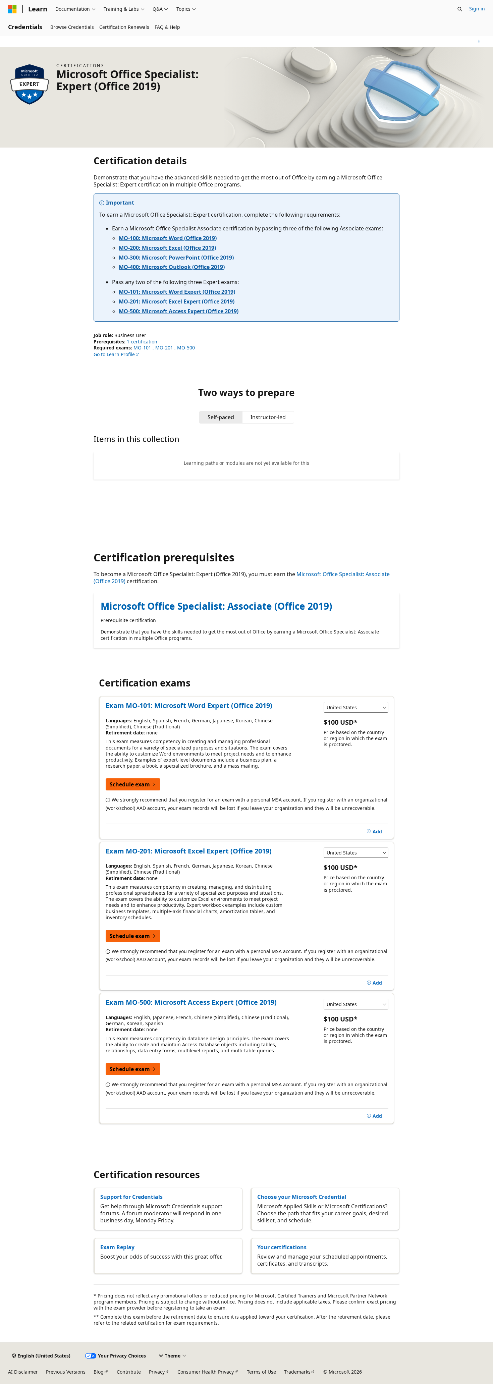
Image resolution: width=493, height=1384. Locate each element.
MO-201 (164, 347)
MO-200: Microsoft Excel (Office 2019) (167, 248)
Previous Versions (66, 1372)
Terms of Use (261, 1372)
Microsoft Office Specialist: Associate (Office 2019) (216, 606)
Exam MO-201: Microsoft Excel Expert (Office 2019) (189, 850)
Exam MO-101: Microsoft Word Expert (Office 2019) (189, 705)
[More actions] (479, 41)
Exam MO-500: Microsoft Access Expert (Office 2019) (191, 1002)
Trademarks (297, 1372)
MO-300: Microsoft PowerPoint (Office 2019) (176, 257)
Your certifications (282, 1247)
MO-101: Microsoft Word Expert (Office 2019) (177, 291)
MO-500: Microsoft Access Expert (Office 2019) (178, 311)
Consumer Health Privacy (205, 1372)
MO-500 (186, 347)
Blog (99, 1372)
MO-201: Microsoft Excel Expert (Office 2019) (176, 301)
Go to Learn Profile (114, 354)
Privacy (157, 1372)
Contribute (129, 1372)
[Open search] (460, 9)
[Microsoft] (12, 9)
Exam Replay (117, 1247)
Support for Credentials (131, 1197)
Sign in (477, 8)
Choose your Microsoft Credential (301, 1197)
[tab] (220, 417)
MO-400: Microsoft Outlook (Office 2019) (172, 267)
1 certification (142, 341)
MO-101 (143, 347)
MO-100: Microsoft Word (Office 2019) (168, 238)
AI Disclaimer (23, 1372)
